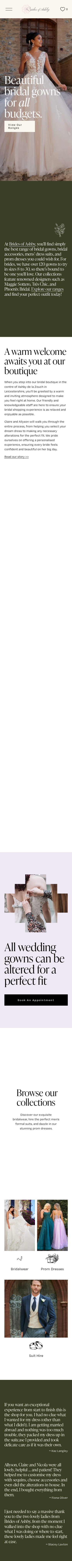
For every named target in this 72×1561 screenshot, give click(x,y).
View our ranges (15, 126)
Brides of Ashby (22, 244)
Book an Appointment (36, 1000)
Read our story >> (16, 456)
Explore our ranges (47, 289)
